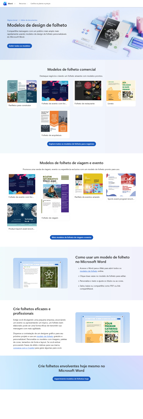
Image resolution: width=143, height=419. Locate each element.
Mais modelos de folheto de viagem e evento (71, 237)
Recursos (22, 3)
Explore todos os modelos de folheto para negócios (71, 144)
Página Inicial (12, 20)
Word (10, 3)
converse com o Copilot (24, 348)
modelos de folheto (88, 271)
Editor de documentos (29, 20)
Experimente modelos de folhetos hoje (72, 379)
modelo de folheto (45, 336)
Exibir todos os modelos (19, 46)
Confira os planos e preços (40, 3)
